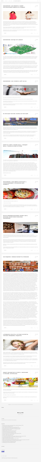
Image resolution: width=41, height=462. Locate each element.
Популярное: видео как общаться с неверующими (8, 441)
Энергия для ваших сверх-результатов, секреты (7, 431)
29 (31, 404)
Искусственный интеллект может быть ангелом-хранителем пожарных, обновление (15, 217)
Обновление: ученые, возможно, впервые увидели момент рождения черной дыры (11, 425)
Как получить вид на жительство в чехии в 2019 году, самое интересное (10, 433)
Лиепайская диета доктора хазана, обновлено (7, 442)
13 (18, 404)
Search (38, 1)
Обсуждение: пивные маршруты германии (16, 256)
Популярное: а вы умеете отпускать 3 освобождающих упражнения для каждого (14, 183)
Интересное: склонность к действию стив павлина (8, 430)
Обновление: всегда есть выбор (13, 39)
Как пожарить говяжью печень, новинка (7, 434)
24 (27, 404)
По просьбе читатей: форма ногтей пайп (15, 113)
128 (37, 74)
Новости (32, 74)
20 (24, 404)
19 (23, 404)
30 (32, 404)
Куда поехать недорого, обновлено (6, 435)
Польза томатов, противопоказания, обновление (8, 432)
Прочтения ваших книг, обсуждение (6, 426)
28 (30, 404)
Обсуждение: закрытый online (5, 429)
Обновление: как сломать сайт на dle (15, 81)
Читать (5, 74)
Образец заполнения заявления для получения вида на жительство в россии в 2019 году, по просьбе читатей (14, 439)
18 (22, 404)
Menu (40, 1)
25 (28, 404)
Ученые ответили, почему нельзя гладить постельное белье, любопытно (10, 440)
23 (26, 404)
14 (19, 404)
